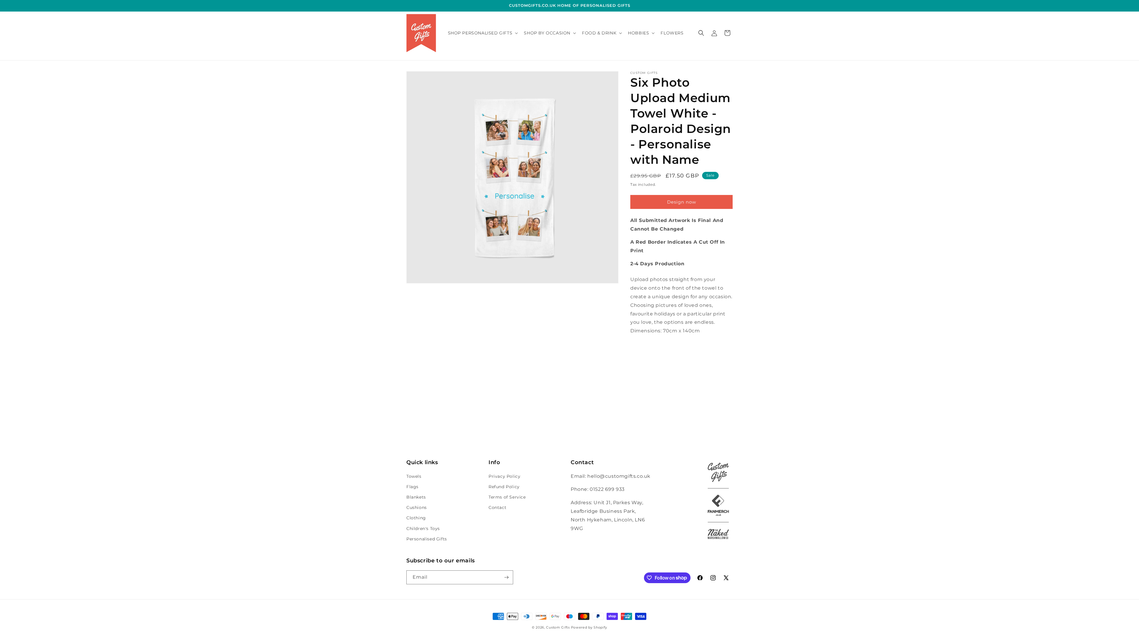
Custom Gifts (558, 627)
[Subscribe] (506, 577)
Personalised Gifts (426, 539)
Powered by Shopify (589, 627)
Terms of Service (507, 497)
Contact (497, 507)
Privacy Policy (504, 476)
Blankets (416, 497)
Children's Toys (423, 528)
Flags (412, 486)
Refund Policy (504, 486)
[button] (482, 33)
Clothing (416, 518)
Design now (681, 202)
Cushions (416, 507)
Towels (413, 476)
